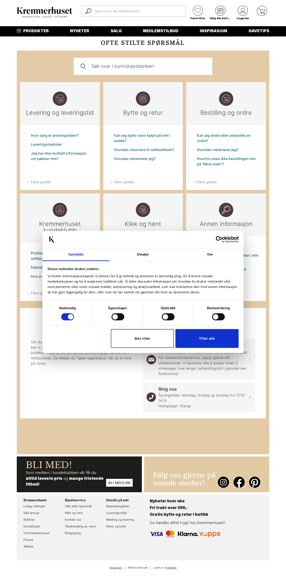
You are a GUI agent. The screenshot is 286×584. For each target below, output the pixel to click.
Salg (116, 31)
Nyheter (79, 31)
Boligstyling (73, 533)
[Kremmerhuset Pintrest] (254, 482)
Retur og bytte (116, 526)
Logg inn (243, 18)
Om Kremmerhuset (36, 533)
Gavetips (258, 31)
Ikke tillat (142, 338)
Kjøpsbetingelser (117, 506)
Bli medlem (119, 483)
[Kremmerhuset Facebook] (239, 482)
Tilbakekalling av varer (80, 526)
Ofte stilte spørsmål (78, 506)
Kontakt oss (73, 520)
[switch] (117, 316)
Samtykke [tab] (76, 254)
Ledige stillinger (34, 506)
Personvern (115, 568)
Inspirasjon (213, 31)
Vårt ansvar (31, 513)
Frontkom (171, 568)
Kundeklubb (31, 526)
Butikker (29, 520)
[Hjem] (45, 12)
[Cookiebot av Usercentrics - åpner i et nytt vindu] (219, 239)
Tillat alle (207, 338)
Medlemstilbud (160, 31)
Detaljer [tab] (143, 254)
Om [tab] (210, 254)
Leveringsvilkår (116, 513)
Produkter (35, 31)
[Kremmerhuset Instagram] (223, 482)
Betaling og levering (120, 520)
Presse (28, 540)
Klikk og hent (74, 513)
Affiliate (28, 546)
